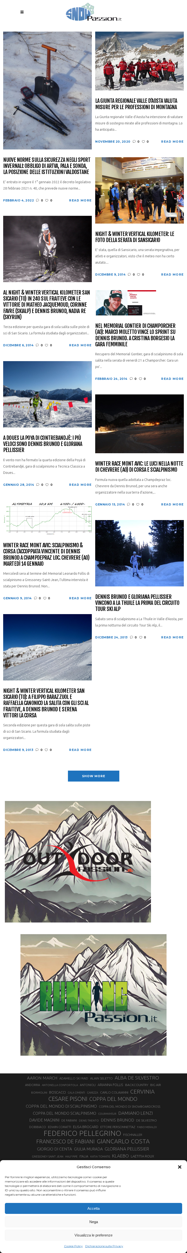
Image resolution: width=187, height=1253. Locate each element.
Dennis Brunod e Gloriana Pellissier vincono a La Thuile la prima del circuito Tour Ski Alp (137, 603)
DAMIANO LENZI (135, 1113)
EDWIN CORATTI (59, 1127)
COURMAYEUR (107, 1113)
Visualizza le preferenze (93, 1235)
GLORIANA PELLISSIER (127, 1148)
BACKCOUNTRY (136, 1085)
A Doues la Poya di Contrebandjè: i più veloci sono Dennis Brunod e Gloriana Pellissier (42, 444)
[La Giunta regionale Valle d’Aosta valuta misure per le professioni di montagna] (139, 60)
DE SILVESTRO (146, 1120)
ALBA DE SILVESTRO (137, 1077)
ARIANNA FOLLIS (110, 1085)
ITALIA (83, 1156)
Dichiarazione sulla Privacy (104, 1246)
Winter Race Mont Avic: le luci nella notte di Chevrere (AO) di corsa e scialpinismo (139, 467)
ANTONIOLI (88, 1085)
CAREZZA (92, 1092)
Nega (93, 1222)
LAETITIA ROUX (142, 1156)
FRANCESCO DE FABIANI (65, 1141)
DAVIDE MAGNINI (44, 1120)
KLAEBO (120, 1155)
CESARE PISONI (67, 1099)
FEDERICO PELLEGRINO (82, 1133)
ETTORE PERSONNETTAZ (117, 1127)
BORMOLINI (39, 1092)
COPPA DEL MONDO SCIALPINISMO (64, 1113)
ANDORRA (32, 1085)
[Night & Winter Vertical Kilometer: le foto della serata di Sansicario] (139, 190)
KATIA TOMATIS (100, 1156)
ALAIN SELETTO (101, 1078)
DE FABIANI (69, 1120)
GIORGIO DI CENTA (54, 1149)
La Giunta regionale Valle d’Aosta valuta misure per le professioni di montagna (136, 104)
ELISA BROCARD (85, 1127)
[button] (179, 1167)
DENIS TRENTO (89, 1120)
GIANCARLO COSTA (123, 1141)
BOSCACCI (57, 1092)
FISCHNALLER (132, 1134)
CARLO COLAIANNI (114, 1092)
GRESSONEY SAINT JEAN (47, 1156)
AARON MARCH (42, 1078)
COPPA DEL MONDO (113, 1099)
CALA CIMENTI (76, 1092)
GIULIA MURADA (88, 1149)
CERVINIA (142, 1091)
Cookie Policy (73, 1246)
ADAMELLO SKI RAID (73, 1078)
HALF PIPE (71, 1156)
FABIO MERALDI (147, 1127)
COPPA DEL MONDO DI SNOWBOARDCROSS (129, 1106)
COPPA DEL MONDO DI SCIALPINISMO (61, 1106)
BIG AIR (155, 1085)
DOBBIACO (37, 1127)
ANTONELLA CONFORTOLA (60, 1085)
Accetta (93, 1208)
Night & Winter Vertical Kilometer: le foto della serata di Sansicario (134, 237)
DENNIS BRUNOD (117, 1120)
